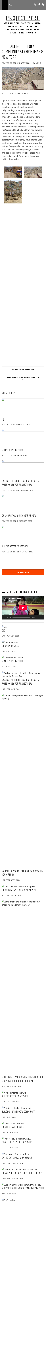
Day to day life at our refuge (17, 1157)
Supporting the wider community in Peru (23, 1188)
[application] (23, 607)
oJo (3, 419)
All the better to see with (15, 546)
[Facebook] (39, 4)
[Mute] (37, 617)
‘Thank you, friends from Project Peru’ (22, 1173)
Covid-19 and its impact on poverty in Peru (23, 378)
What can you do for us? (23, 370)
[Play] (5, 617)
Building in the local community (18, 1111)
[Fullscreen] (41, 617)
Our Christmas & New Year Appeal (19, 515)
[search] (10, 5)
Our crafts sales (10, 645)
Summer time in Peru (12, 449)
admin (39, 63)
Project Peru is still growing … (18, 1142)
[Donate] (35, 4)
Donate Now (23, 572)
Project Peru (23, 18)
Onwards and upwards (13, 1127)
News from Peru (20, 93)
